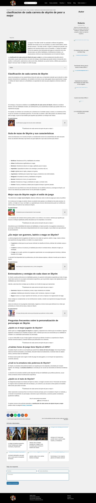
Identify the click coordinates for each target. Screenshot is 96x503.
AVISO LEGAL (33, 495)
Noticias (69, 3)
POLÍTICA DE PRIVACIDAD (35, 498)
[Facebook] (8, 415)
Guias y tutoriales (53, 3)
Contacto (69, 497)
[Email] (22, 415)
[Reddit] (26, 415)
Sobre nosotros (81, 3)
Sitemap (69, 495)
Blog (74, 3)
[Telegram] (19, 415)
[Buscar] (35, 3)
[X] (11, 415)
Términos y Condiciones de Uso (36, 499)
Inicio (46, 3)
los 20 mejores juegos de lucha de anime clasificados (19, 419)
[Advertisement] (38, 27)
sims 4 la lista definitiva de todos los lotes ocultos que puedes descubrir (55, 419)
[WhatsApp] (15, 415)
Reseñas (62, 3)
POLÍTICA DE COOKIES (35, 496)
